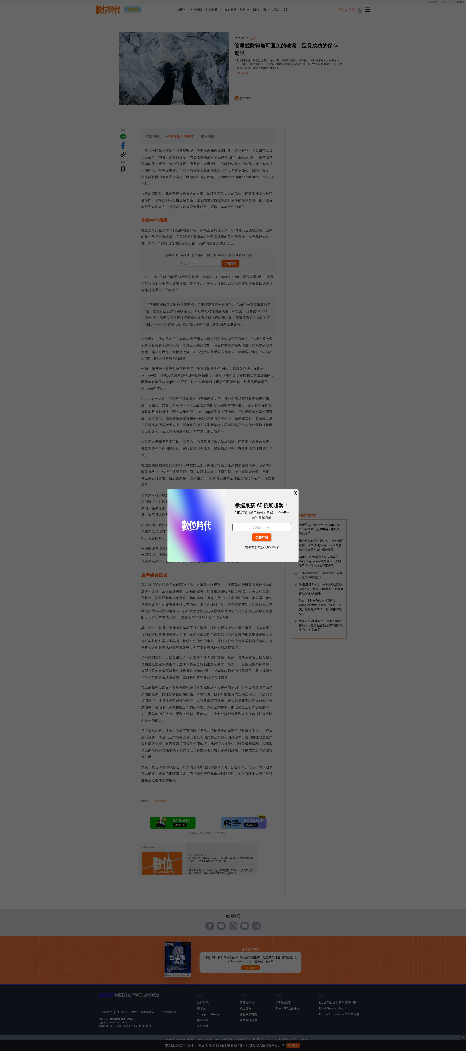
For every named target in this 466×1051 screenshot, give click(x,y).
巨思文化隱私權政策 (268, 547)
